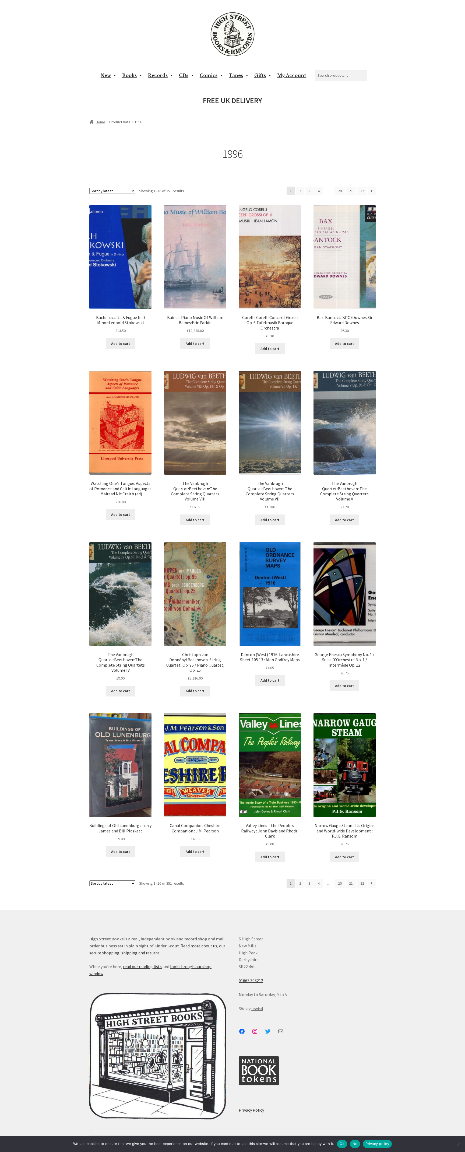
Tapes (236, 75)
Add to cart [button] (120, 343)
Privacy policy (377, 1144)
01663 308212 (251, 980)
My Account (291, 75)
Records (158, 75)
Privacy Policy (251, 1110)
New (106, 75)
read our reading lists (142, 966)
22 (362, 190)
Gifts (260, 75)
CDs (183, 75)
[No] (458, 1144)
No (355, 1144)
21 (351, 190)
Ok (342, 1144)
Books (129, 75)
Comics (208, 75)
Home (100, 122)
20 (340, 190)
